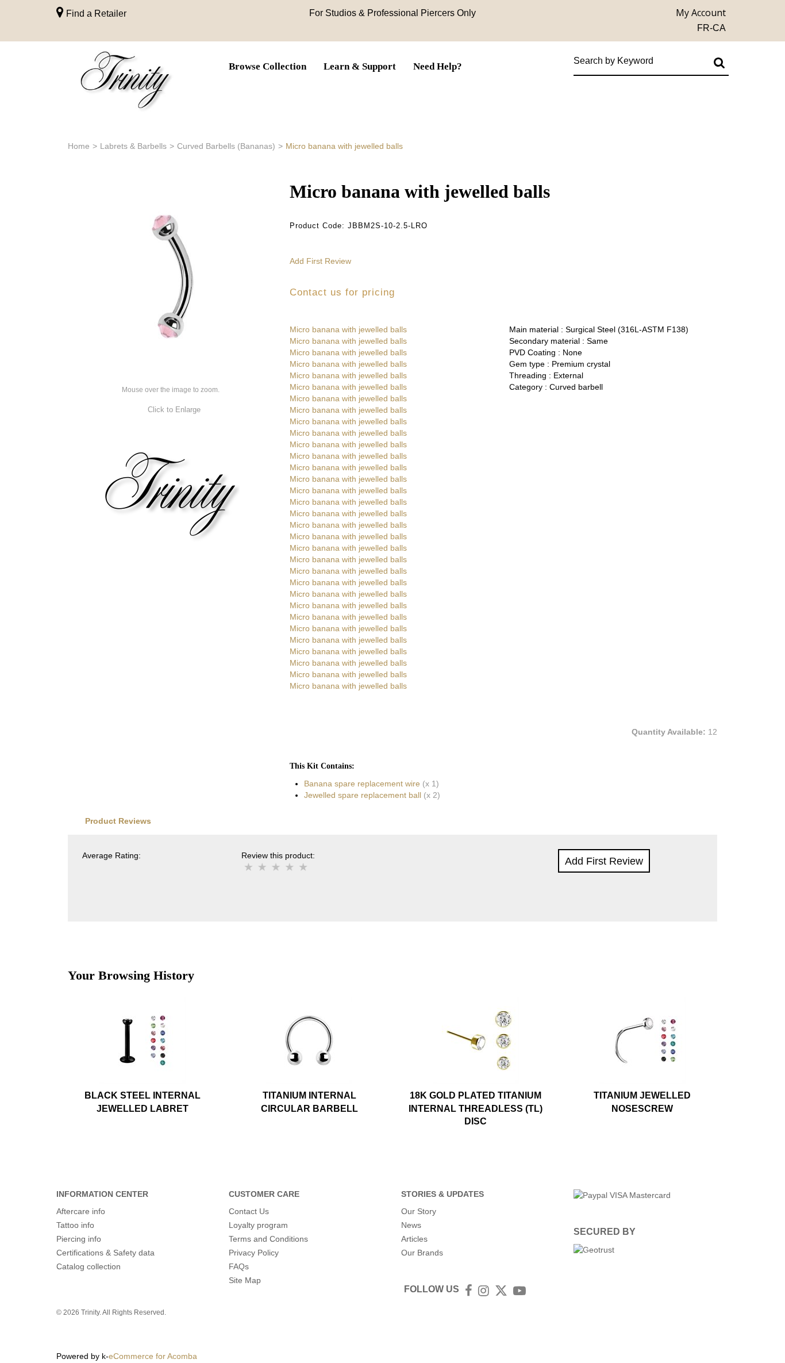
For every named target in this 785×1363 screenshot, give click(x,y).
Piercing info (78, 1238)
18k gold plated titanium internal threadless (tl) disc (475, 1108)
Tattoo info (75, 1225)
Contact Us (249, 1211)
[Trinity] (125, 82)
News (411, 1225)
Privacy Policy (254, 1252)
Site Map (245, 1280)
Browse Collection (267, 66)
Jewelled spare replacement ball (362, 795)
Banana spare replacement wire (362, 783)
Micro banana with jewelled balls (348, 329)
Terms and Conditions (268, 1238)
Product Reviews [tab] (118, 821)
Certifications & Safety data (105, 1252)
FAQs (239, 1266)
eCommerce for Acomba (153, 1356)
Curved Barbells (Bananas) (226, 146)
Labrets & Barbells (133, 146)
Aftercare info (80, 1211)
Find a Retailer (95, 13)
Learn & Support (360, 66)
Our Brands (422, 1252)
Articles (414, 1238)
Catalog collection (88, 1266)
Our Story (418, 1211)
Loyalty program (258, 1225)
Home (79, 146)
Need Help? (437, 66)
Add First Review (320, 261)
